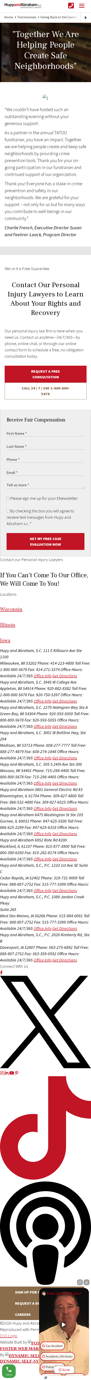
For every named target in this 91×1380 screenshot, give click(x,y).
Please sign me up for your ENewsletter (43, 498)
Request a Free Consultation (45, 374)
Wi (11, 609)
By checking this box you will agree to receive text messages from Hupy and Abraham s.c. (40, 517)
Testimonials (26, 17)
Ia (5, 640)
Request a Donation (34, 1303)
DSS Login (8, 1335)
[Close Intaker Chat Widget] (87, 1282)
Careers (23, 1314)
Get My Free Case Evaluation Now (45, 541)
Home (8, 17)
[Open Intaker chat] (45, 1378)
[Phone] (71, 6)
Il (7, 625)
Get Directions (64, 675)
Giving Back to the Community (62, 17)
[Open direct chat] (80, 1282)
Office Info (42, 675)
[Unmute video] (64, 1324)
